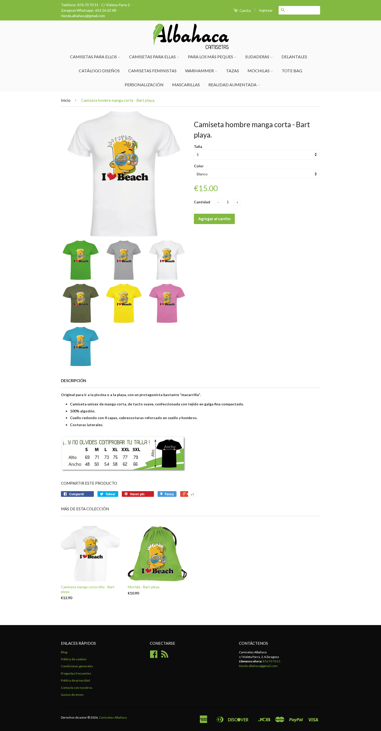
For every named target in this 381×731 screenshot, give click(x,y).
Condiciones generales (77, 666)
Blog (64, 652)
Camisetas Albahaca (113, 717)
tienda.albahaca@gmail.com (258, 666)
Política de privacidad (75, 680)
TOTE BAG (292, 70)
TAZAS (232, 70)
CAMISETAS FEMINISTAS (152, 70)
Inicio (65, 100)
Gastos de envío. (72, 695)
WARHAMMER (200, 70)
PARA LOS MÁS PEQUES (211, 56)
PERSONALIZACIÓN (144, 84)
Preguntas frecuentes (76, 673)
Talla (198, 146)
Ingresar (266, 10)
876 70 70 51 (271, 661)
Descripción (73, 380)
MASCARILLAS (186, 84)
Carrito (245, 10)
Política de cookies (74, 659)
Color (199, 166)
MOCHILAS (259, 70)
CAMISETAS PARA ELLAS (153, 56)
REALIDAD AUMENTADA (232, 84)
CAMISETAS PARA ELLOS (94, 56)
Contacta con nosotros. (77, 688)
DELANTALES (294, 56)
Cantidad (202, 202)
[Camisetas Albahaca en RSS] (164, 656)
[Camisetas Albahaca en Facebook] (154, 656)
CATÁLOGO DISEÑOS (99, 70)
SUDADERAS (257, 56)
